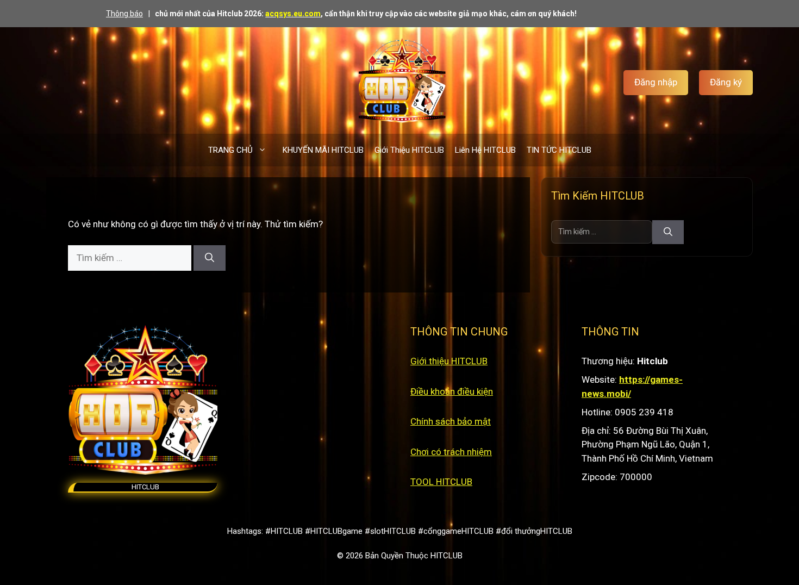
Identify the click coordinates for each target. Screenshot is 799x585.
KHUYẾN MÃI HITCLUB (323, 150)
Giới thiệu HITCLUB (449, 361)
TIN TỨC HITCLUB (559, 150)
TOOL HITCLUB (441, 481)
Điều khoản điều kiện (451, 391)
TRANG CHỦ (230, 150)
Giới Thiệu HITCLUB (409, 150)
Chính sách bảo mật (450, 421)
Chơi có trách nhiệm (451, 451)
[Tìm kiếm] (209, 258)
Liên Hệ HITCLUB (485, 150)
